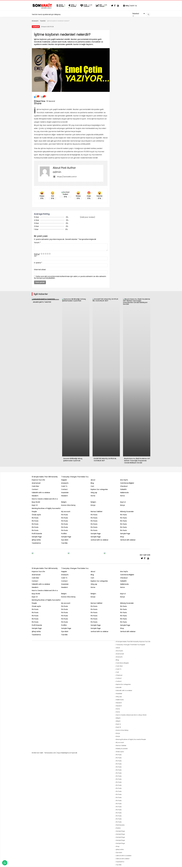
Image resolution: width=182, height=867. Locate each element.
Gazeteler (65, 492)
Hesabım (35, 496)
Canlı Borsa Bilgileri (127, 483)
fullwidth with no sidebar (41, 492)
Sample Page (96, 533)
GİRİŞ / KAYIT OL (131, 6)
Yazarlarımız (36, 543)
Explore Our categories (99, 489)
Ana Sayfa (124, 480)
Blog (92, 483)
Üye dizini (64, 540)
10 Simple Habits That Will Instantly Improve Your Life (133, 641)
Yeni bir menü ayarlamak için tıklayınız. (46, 14)
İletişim (64, 502)
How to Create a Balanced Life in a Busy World (131, 715)
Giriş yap (94, 492)
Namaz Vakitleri (96, 511)
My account (65, 511)
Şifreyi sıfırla (36, 540)
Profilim (64, 533)
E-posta (38, 262)
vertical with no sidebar (99, 540)
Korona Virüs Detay (68, 505)
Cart (92, 486)
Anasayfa (64, 483)
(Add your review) (87, 217)
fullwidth (123, 489)
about (93, 480)
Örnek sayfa (36, 515)
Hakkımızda (124, 492)
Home (93, 496)
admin (57, 172)
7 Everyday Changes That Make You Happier (130, 645)
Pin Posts (64, 515)
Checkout (124, 486)
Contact (35, 489)
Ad (36, 256)
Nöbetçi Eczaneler (127, 511)
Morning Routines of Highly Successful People (131, 739)
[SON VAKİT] (42, 8)
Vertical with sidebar (127, 540)
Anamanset (36, 483)
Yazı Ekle (64, 543)
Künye (93, 505)
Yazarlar (36, 27)
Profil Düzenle (37, 533)
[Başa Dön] (178, 863)
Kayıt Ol (35, 505)
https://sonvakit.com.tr (67, 176)
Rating (37, 254)
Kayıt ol (123, 502)
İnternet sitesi (40, 269)
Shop (122, 537)
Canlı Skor (35, 486)
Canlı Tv (64, 486)
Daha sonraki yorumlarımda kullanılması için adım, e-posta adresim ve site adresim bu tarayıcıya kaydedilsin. (70, 277)
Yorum (37, 242)
